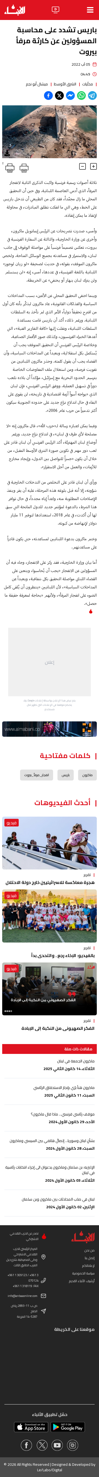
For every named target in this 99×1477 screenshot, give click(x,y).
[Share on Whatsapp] (81, 95)
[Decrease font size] (82, 166)
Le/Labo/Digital (49, 1469)
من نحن (89, 1250)
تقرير (87, 874)
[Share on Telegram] (92, 95)
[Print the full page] (23, 166)
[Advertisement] (49, 662)
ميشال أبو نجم (37, 84)
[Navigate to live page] (55, 10)
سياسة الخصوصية (83, 1273)
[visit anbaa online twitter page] (41, 1445)
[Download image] (7, 153)
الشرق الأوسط (65, 84)
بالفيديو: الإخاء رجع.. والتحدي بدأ (63, 955)
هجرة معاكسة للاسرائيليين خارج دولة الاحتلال (50, 882)
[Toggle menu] (90, 10)
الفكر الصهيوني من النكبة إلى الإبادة (58, 1028)
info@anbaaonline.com (22, 1296)
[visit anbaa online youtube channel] (57, 1445)
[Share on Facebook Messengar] (70, 95)
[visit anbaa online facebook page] (26, 1445)
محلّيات (87, 84)
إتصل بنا (90, 1258)
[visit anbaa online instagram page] (72, 1445)
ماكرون (87, 775)
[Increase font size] (93, 166)
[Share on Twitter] (59, 95)
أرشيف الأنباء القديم (82, 1281)
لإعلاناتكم (88, 1265)
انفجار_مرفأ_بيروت (36, 775)
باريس (66, 775)
